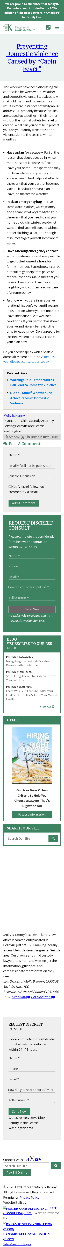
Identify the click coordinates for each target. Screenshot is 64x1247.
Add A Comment (23, 503)
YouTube (52, 437)
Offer (13, 720)
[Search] (53, 838)
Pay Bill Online (17, 1172)
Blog (12, 639)
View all (45, 706)
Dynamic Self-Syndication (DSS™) (26, 1236)
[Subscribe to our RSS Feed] (32, 648)
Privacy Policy (29, 1197)
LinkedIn (36, 437)
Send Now (32, 609)
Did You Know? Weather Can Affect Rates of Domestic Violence (31, 398)
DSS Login (23, 1244)
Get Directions (41, 997)
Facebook (13, 437)
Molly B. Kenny (14, 416)
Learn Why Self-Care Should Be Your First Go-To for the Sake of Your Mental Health (31, 695)
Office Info (19, 997)
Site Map (9, 1244)
